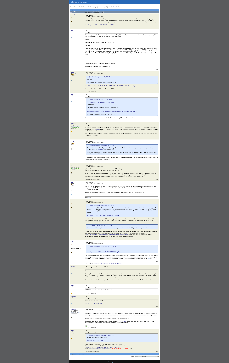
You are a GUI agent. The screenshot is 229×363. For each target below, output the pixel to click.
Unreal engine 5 (103, 7)
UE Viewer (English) (93, 7)
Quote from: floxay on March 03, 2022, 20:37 (100, 99)
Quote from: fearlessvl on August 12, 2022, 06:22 (101, 335)
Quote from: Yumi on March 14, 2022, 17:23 (100, 225)
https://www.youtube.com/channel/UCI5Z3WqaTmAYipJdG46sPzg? (108, 263)
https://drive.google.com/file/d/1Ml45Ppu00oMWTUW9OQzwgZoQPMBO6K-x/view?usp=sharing (110, 86)
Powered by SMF (108, 361)
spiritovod (73, 123)
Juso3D (115, 7)
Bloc (116, 362)
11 (80, 9)
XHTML (118, 362)
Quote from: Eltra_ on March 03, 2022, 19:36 (100, 77)
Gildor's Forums (74, 7)
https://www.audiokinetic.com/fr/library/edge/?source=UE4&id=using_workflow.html (107, 234)
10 (79, 9)
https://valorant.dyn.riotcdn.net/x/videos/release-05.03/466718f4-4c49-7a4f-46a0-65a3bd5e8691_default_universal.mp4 (118, 346)
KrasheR (73, 15)
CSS (122, 362)
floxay (72, 72)
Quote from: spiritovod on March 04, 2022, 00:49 (101, 145)
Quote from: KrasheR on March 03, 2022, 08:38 (101, 205)
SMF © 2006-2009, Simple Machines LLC (117, 361)
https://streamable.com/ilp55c (93, 222)
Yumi (72, 182)
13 (83, 9)
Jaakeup (73, 266)
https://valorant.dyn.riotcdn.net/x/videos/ (99, 348)
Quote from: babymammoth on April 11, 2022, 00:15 (102, 246)
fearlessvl (73, 296)
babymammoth (75, 201)
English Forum (83, 7)
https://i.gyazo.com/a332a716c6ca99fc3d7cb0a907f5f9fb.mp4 (101, 25)
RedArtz (73, 242)
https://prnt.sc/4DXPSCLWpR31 (93, 303)
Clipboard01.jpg (89, 325)
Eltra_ (72, 30)
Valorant (120, 7)
